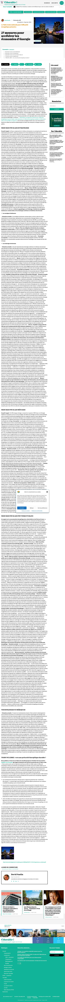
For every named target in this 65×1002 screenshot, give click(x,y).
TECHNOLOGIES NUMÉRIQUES (11, 56)
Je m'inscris (56, 955)
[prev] (60, 7)
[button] (47, 492)
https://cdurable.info (15, 877)
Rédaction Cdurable (7, 914)
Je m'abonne (56, 109)
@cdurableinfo (8, 925)
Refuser (32, 508)
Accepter (22, 508)
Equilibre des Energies (7, 762)
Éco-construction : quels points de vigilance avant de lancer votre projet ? (56, 136)
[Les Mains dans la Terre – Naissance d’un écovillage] (33, 897)
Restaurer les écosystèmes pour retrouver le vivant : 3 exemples (56, 160)
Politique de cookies (26, 510)
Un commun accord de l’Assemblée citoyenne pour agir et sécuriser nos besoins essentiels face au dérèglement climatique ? (57, 70)
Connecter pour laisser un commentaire (10, 868)
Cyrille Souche (48, 917)
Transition (37, 41)
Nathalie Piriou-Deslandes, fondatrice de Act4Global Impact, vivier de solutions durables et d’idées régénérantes (57, 78)
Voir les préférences (42, 508)
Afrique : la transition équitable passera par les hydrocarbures (29, 952)
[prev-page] (18, 963)
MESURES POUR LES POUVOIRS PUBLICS (14, 54)
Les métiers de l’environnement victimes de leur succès (32, 960)
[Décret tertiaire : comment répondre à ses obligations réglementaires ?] (11, 897)
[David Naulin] (2, 20)
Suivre (63, 925)
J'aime (38, 937)
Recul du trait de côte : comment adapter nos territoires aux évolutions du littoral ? (33, 6)
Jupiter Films (27, 912)
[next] (62, 7)
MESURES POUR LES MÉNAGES (11, 53)
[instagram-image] (4, 933)
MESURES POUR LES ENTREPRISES (12, 51)
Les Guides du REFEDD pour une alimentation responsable (29, 958)
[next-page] (20, 963)
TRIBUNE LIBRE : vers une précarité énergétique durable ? (17, 57)
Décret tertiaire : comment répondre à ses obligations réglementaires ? (10, 909)
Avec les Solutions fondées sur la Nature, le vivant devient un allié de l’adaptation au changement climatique (57, 154)
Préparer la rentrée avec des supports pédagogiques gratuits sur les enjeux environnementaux (56, 148)
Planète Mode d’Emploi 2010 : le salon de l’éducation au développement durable (31, 955)
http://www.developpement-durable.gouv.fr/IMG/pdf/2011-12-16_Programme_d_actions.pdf (24, 862)
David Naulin (7, 20)
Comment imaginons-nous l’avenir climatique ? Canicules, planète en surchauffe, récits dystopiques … (57, 91)
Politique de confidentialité (37, 510)
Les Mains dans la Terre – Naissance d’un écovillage (32, 908)
